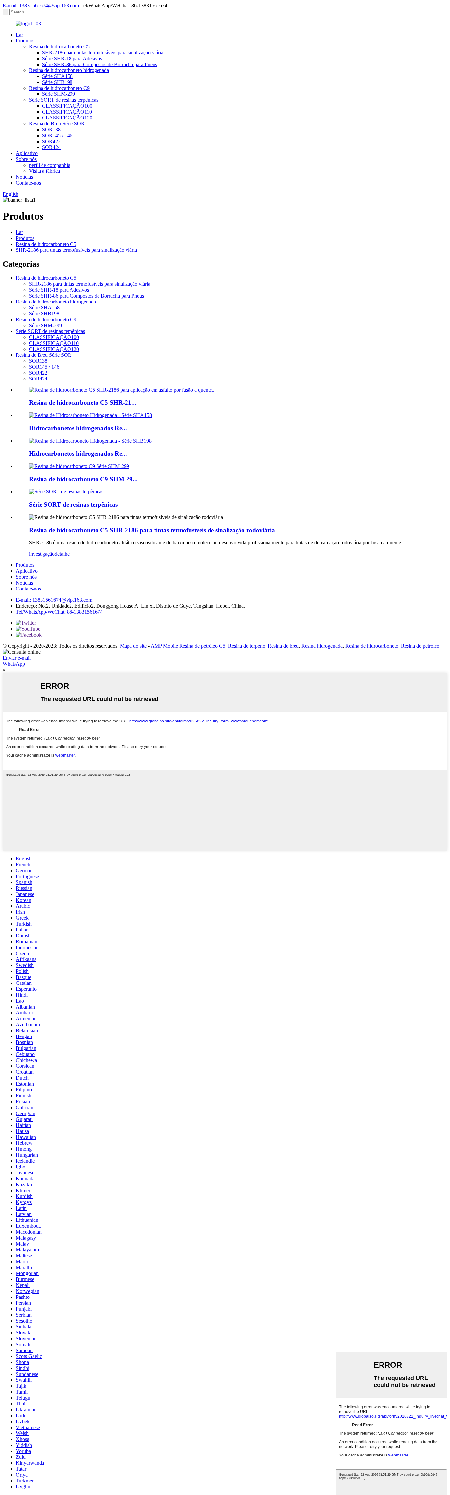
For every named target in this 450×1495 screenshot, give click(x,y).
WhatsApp (14, 664)
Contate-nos (28, 183)
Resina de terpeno (246, 646)
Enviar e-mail (17, 658)
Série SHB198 (57, 82)
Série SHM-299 (58, 94)
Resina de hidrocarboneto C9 (59, 88)
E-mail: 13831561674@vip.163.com (41, 5)
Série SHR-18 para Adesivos (72, 58)
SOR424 (51, 147)
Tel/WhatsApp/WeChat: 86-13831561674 (59, 612)
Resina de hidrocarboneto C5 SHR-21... (82, 402)
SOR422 (51, 141)
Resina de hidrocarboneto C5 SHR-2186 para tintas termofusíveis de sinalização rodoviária (152, 530)
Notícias (24, 177)
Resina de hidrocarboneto (371, 646)
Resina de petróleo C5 (202, 646)
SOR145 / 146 (57, 135)
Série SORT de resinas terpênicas (63, 100)
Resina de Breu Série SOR (57, 123)
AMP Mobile (164, 646)
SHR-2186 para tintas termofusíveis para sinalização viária (102, 52)
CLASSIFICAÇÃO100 (67, 106)
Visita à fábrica (44, 171)
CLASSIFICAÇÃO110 (67, 112)
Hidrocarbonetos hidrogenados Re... (78, 428)
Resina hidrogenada (322, 646)
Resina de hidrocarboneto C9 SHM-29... (83, 479)
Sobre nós (26, 159)
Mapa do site (133, 646)
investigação (42, 554)
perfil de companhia (49, 165)
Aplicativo (27, 153)
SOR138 (51, 129)
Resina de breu (283, 646)
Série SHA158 (57, 76)
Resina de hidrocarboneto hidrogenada (69, 70)
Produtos (25, 40)
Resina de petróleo (420, 646)
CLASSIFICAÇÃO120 (67, 117)
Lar (19, 35)
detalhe (62, 554)
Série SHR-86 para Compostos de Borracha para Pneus (99, 64)
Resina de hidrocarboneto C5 (59, 46)
